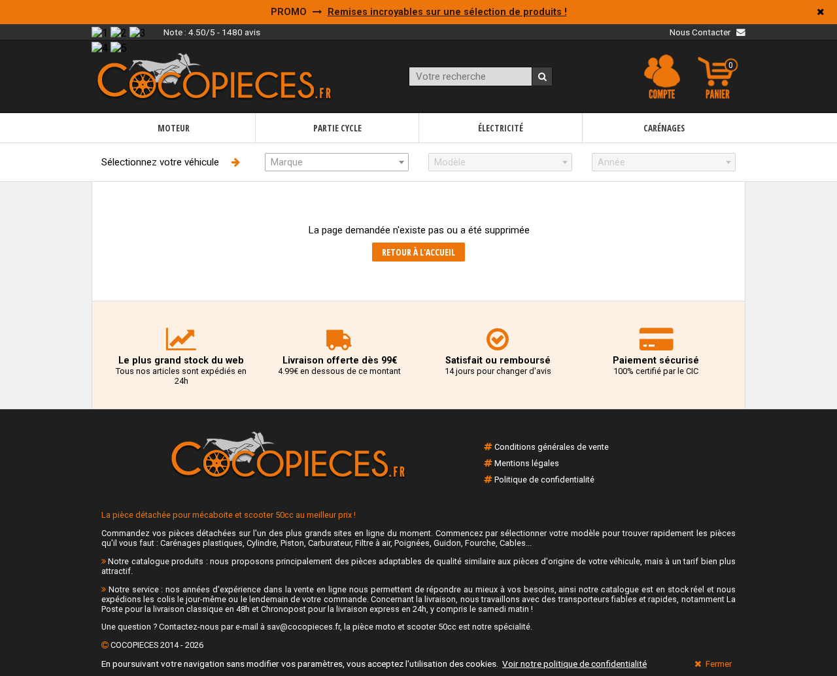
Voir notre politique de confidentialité (574, 663)
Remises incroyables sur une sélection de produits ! (447, 12)
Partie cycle (337, 128)
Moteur (174, 128)
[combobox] (337, 162)
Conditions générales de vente (551, 447)
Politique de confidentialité (544, 479)
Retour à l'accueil (418, 252)
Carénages (664, 128)
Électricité (500, 128)
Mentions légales (526, 463)
